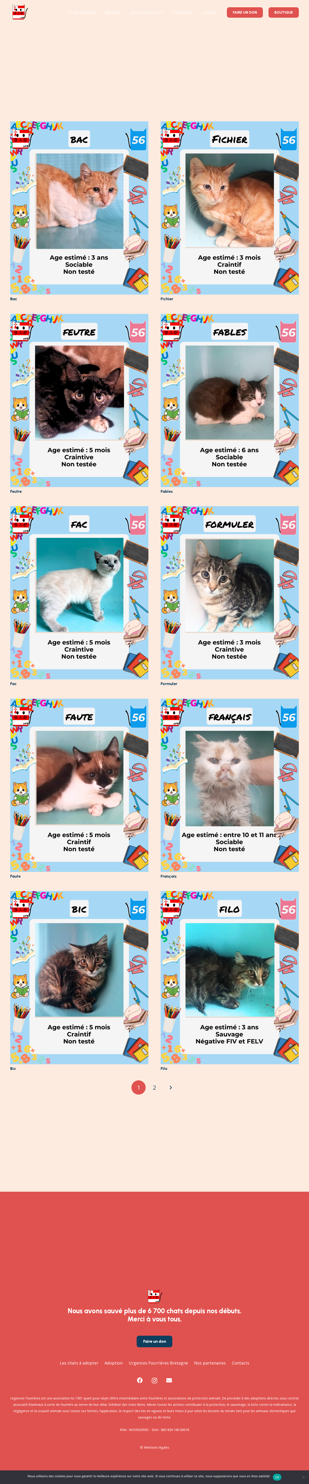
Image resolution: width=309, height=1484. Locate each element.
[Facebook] (140, 1380)
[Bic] (79, 894)
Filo (164, 1068)
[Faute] (79, 702)
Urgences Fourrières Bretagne (158, 1363)
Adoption (114, 1363)
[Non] (303, 1477)
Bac (13, 298)
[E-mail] (169, 1380)
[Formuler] (230, 509)
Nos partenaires (210, 1363)
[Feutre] (79, 317)
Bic (13, 1068)
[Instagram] (154, 1380)
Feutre (16, 491)
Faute (15, 876)
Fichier (167, 298)
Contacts (240, 1363)
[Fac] (79, 509)
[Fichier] (230, 124)
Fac (13, 683)
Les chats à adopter (79, 1363)
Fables (167, 491)
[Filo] (230, 894)
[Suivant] (170, 1087)
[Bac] (79, 124)
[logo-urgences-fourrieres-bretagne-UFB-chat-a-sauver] (19, 12)
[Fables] (230, 317)
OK (277, 1477)
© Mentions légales (154, 1447)
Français (169, 876)
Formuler (169, 683)
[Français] (230, 702)
